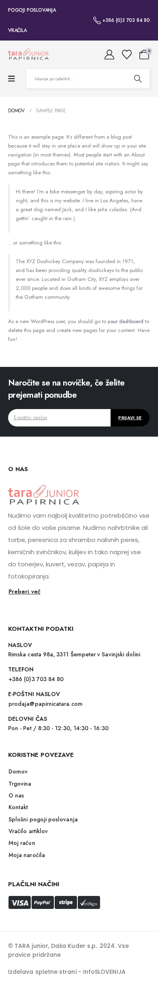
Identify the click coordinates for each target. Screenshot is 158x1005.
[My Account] (109, 55)
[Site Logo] (28, 54)
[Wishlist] (126, 55)
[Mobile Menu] (11, 79)
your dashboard (125, 321)
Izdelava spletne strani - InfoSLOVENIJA (67, 972)
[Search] (137, 78)
